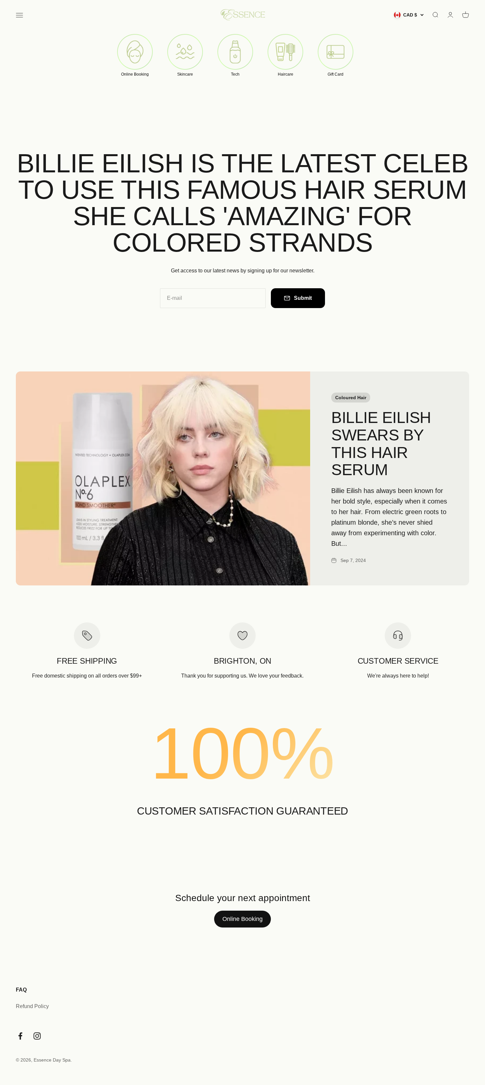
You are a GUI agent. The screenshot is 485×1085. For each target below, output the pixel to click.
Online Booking (242, 919)
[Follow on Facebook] (20, 1036)
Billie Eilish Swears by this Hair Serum (381, 443)
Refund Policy (32, 1006)
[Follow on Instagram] (37, 1036)
